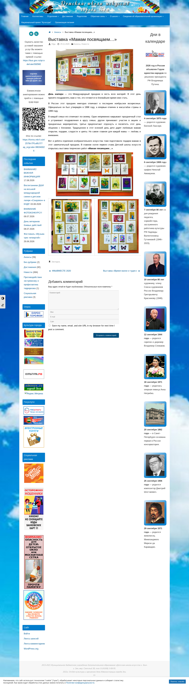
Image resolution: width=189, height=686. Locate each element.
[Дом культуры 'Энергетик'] (33, 337)
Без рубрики (30, 262)
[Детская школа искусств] (33, 346)
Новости (85, 44)
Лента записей (31, 638)
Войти (27, 633)
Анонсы (57, 32)
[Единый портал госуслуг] (34, 414)
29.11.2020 (64, 44)
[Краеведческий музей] (33, 354)
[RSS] (36, 34)
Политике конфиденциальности (80, 683)
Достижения (30, 267)
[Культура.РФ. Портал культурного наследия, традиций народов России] (34, 378)
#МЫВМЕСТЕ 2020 (61, 271)
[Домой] (49, 32)
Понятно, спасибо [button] (177, 682)
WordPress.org (31, 648)
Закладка (55, 262)
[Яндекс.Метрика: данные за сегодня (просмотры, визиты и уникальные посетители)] (34, 394)
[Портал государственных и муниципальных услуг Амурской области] (34, 424)
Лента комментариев (34, 643)
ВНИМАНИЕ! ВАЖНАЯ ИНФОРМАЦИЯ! (32, 173)
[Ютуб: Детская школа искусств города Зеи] (31, 34)
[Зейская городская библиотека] (33, 363)
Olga (53, 44)
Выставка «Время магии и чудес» (120, 271)
